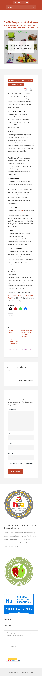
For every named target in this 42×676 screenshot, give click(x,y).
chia (22, 210)
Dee (12, 80)
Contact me (8, 626)
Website (11, 453)
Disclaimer (7, 619)
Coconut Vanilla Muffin (24, 380)
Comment (12, 410)
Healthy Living (27, 80)
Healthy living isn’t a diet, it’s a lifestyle (21, 22)
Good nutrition (14, 349)
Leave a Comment (17, 84)
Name (10, 433)
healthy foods (27, 349)
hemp (10, 213)
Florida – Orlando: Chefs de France (19, 368)
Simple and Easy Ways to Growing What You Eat (13, 342)
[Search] (33, 7)
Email (10, 443)
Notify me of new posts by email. (21, 463)
